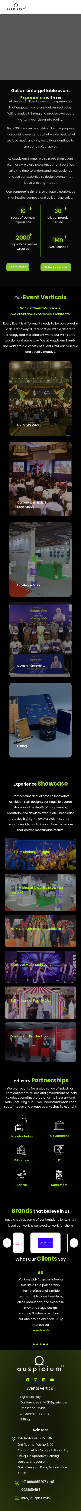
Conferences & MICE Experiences (31, 505)
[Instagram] (35, 1379)
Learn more (17, 267)
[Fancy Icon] (60, 426)
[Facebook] (27, 1379)
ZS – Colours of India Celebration (38, 928)
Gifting (22, 746)
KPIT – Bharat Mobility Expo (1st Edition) (36, 890)
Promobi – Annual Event (30, 964)
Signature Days (28, 425)
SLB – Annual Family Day (30, 1000)
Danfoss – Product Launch (33, 1036)
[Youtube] (51, 1379)
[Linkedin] (43, 1379)
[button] (34, 1344)
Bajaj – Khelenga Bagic (29, 851)
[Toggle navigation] (71, 7)
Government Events (31, 666)
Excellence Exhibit (29, 585)
